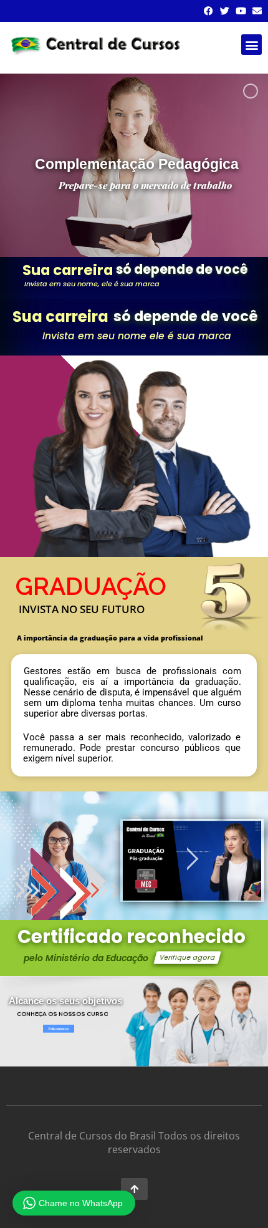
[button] (251, 44)
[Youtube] (241, 11)
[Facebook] (208, 11)
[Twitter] (224, 11)
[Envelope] (257, 11)
